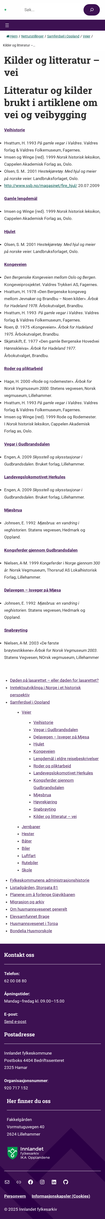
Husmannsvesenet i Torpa (34, 923)
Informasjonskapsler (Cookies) (61, 1196)
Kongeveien (15, 264)
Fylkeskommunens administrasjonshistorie (49, 880)
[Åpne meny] (7, 25)
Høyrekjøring (45, 801)
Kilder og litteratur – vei (55, 816)
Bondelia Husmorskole (31, 930)
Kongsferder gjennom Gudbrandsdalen (41, 550)
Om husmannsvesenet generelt (38, 909)
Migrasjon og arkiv (27, 901)
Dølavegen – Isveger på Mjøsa (32, 590)
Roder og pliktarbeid (23, 368)
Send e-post (15, 1021)
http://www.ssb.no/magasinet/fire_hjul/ (40, 185)
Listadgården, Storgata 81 (34, 887)
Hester (28, 833)
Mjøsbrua (13, 510)
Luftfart (29, 855)
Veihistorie (14, 130)
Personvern (15, 1196)
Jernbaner (31, 826)
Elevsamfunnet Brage (29, 916)
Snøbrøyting (16, 630)
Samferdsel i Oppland (30, 702)
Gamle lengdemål (20, 198)
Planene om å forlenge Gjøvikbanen (42, 894)
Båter (27, 841)
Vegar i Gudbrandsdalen (27, 444)
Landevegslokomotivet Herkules (34, 477)
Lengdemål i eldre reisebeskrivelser (66, 758)
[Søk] (92, 10)
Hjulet (9, 231)
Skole (27, 870)
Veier (26, 712)
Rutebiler (30, 862)
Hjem (14, 36)
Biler (26, 848)
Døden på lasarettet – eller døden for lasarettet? (54, 680)
